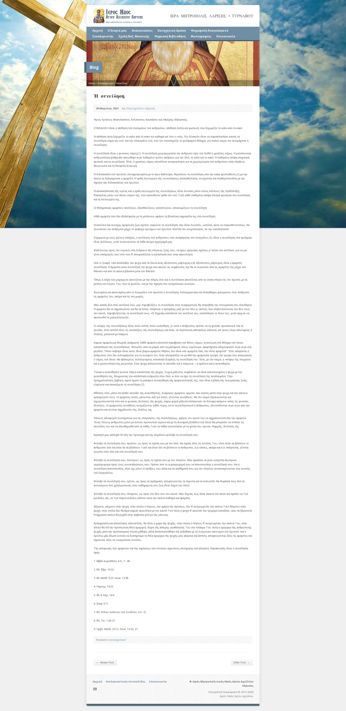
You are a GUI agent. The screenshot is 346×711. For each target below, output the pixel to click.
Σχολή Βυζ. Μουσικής (133, 36)
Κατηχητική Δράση (172, 30)
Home (92, 83)
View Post (121, 83)
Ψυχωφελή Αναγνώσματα (209, 30)
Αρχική (97, 30)
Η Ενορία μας (117, 30)
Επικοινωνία (225, 36)
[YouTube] (95, 689)
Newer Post (105, 662)
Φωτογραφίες (201, 36)
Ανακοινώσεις (142, 30)
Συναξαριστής (102, 36)
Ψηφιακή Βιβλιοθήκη (170, 36)
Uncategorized (106, 83)
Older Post (241, 662)
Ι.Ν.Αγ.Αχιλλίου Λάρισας (140, 108)
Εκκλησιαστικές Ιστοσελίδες (125, 681)
